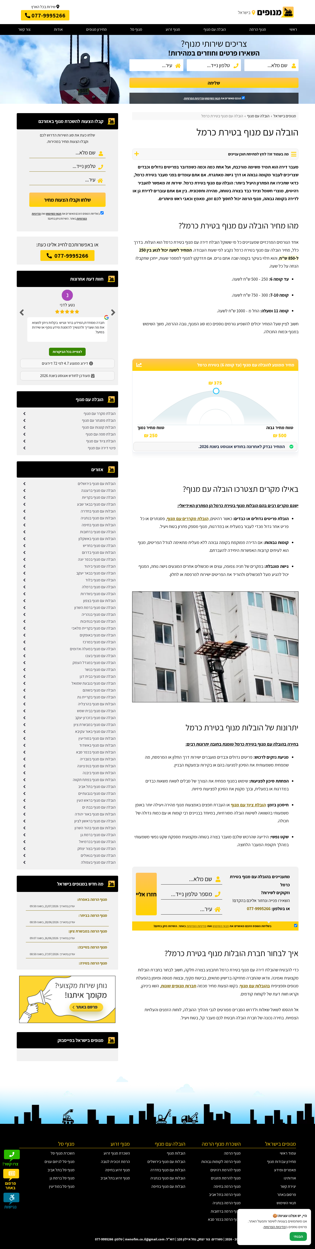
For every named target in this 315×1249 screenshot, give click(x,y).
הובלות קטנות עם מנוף (99, 427)
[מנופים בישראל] (265, 12)
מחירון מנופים (96, 29)
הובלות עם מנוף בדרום (99, 552)
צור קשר (24, 29)
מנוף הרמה (257, 29)
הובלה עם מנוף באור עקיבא (95, 731)
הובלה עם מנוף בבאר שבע (96, 504)
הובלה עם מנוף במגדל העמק (94, 662)
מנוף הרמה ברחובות (226, 1211)
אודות (58, 29)
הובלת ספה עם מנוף (101, 434)
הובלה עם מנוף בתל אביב (97, 786)
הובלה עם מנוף (215, 29)
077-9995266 (258, 908)
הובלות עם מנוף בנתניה (98, 518)
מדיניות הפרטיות (196, 926)
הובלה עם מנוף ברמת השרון (95, 607)
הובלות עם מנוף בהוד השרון (95, 827)
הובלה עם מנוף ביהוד (100, 566)
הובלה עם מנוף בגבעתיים (97, 793)
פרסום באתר (286, 1194)
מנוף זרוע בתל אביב (115, 1178)
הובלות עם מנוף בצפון (99, 600)
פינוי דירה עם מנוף (102, 448)
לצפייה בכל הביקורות (67, 351)
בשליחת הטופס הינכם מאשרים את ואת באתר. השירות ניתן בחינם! (212, 926)
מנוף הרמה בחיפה (227, 1186)
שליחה (214, 83)
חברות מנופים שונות (178, 986)
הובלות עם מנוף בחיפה (99, 524)
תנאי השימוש (212, 98)
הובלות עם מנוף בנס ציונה (96, 765)
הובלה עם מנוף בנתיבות (98, 621)
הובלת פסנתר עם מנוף (99, 420)
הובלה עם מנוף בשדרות (98, 593)
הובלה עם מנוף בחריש (99, 545)
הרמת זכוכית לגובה (115, 1161)
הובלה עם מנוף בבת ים (99, 807)
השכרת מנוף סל (63, 1153)
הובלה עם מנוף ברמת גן (98, 834)
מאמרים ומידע (285, 1170)
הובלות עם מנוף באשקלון (97, 538)
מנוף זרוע (173, 29)
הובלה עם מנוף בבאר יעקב (96, 573)
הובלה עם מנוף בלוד (100, 580)
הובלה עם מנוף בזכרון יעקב (95, 717)
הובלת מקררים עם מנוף (187, 518)
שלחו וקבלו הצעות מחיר (67, 199)
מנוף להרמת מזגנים (226, 1178)
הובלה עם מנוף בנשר (100, 669)
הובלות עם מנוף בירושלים (97, 483)
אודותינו (290, 1178)
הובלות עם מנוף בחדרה (98, 511)
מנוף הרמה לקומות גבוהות (221, 1161)
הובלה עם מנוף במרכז (99, 642)
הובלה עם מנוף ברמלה (99, 586)
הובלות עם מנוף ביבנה (99, 772)
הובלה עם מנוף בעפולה (98, 862)
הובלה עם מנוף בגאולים (98, 855)
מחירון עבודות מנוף (281, 1161)
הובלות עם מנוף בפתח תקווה (94, 779)
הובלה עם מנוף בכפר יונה (97, 559)
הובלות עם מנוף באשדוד (97, 745)
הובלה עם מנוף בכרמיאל (97, 841)
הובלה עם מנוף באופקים (98, 635)
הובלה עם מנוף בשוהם (99, 690)
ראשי (293, 29)
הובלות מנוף (176, 1153)
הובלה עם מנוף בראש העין (96, 800)
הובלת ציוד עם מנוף (248, 805)
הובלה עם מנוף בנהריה (99, 614)
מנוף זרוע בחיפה (117, 1170)
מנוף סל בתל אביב (61, 1170)
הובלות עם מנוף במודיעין (97, 738)
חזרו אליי (146, 894)
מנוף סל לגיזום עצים (60, 1161)
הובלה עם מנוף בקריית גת (96, 697)
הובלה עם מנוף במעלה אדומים (93, 648)
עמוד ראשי (288, 1153)
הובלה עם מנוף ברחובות (98, 531)
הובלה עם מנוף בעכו (100, 655)
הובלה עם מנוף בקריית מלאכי (94, 628)
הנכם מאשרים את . (212, 98)
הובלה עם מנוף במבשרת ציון (95, 724)
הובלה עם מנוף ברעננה (98, 490)
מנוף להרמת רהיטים (225, 1170)
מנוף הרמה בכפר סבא (224, 1219)
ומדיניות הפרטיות (194, 98)
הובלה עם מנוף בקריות (99, 497)
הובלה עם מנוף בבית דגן (98, 676)
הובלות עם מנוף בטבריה (98, 759)
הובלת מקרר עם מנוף (100, 413)
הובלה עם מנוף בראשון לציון (95, 821)
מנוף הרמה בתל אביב (225, 1194)
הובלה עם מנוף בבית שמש (96, 710)
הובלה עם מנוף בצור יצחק (97, 848)
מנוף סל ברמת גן (62, 1178)
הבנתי (298, 1236)
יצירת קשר (288, 1186)
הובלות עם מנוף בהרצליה (97, 704)
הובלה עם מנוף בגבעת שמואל (94, 683)
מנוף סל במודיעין (62, 1186)
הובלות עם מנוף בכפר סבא (96, 752)
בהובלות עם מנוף (255, 986)
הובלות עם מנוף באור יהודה (95, 814)
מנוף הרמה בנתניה (227, 1202)
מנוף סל (136, 29)
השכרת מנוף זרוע (117, 1153)
